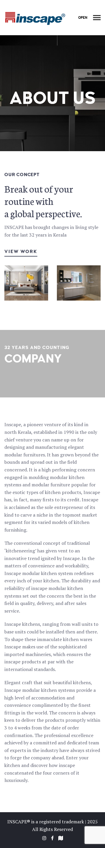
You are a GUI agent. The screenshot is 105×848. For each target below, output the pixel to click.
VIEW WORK (20, 251)
